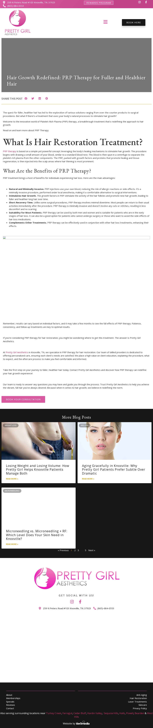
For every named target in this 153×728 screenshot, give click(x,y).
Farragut (67, 713)
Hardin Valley (94, 713)
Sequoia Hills (111, 713)
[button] (26, 98)
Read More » (12, 479)
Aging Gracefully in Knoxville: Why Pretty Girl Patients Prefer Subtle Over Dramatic (113, 469)
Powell (129, 713)
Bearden (139, 713)
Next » (91, 550)
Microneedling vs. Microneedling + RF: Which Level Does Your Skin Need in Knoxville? (36, 535)
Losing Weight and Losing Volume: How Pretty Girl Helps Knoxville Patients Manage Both (37, 469)
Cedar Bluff (80, 713)
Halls (122, 713)
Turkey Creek (53, 713)
